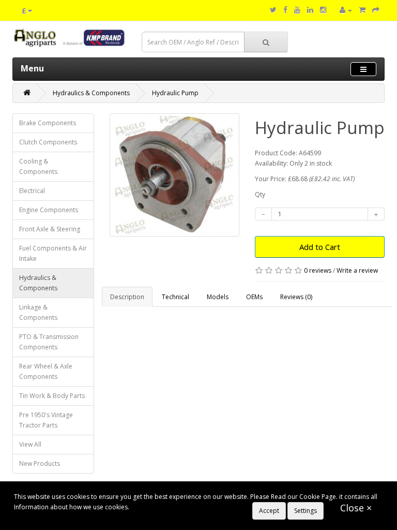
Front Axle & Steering (49, 229)
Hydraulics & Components (91, 93)
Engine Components (48, 209)
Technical (175, 296)
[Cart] (362, 10)
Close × (356, 508)
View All (30, 444)
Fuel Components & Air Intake (53, 253)
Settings (305, 510)
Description (127, 296)
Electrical (32, 190)
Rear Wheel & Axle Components (45, 371)
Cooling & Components (38, 166)
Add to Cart (319, 247)
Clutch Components (48, 142)
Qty (260, 194)
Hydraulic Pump (175, 93)
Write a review (357, 270)
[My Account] (346, 10)
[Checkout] (375, 10)
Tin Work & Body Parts (52, 395)
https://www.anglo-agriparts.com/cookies (191, 507)
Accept (269, 510)
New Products (39, 463)
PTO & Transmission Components (49, 341)
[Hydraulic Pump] (174, 175)
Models (217, 296)
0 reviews (317, 270)
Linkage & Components (38, 312)
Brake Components (47, 123)
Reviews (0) (296, 296)
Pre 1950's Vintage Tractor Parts (46, 420)
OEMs (254, 296)
